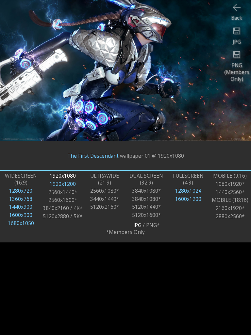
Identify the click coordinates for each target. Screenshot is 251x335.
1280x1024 (188, 190)
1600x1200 (188, 199)
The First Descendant (93, 155)
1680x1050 (21, 223)
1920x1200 (63, 184)
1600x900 (20, 215)
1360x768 (20, 199)
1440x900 (20, 206)
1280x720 (20, 190)
